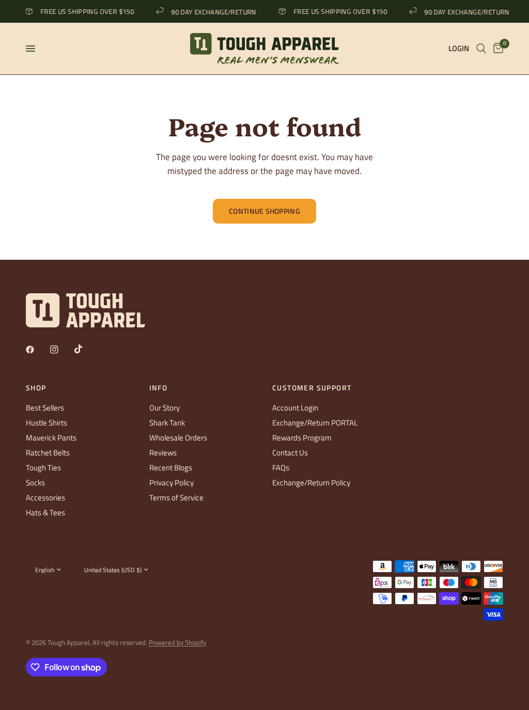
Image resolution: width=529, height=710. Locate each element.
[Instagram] (61, 349)
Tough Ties (43, 468)
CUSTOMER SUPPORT (311, 387)
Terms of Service (176, 497)
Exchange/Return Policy (311, 482)
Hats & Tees (45, 512)
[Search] (481, 48)
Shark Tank (167, 423)
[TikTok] (85, 349)
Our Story (164, 408)
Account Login (295, 408)
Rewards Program (302, 438)
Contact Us (290, 453)
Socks (35, 482)
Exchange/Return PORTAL (314, 423)
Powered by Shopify (177, 642)
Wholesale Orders (178, 438)
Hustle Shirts (46, 423)
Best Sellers (45, 408)
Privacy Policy (171, 482)
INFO (158, 387)
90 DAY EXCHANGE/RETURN (210, 11)
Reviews (163, 453)
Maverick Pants (51, 438)
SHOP (36, 387)
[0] (496, 48)
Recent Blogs (170, 468)
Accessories (45, 497)
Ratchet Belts (48, 453)
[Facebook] (37, 349)
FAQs (280, 468)
